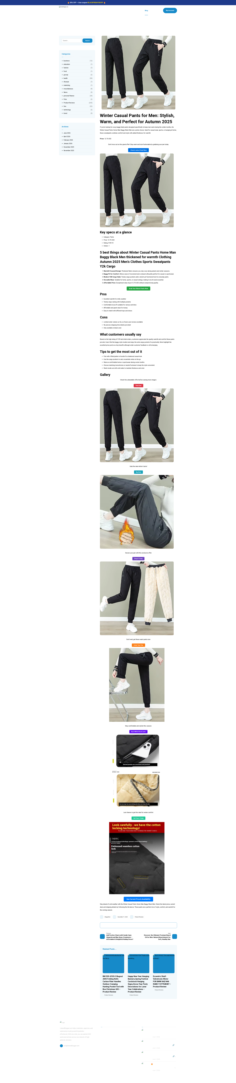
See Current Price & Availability (138, 899)
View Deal (138, 385)
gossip (66, 75)
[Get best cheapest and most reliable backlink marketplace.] (145, 1032)
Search (87, 40)
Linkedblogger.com (74, 1081)
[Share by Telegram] (163, 925)
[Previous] (169, 949)
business (67, 61)
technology (67, 110)
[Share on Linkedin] (146, 925)
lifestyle (66, 82)
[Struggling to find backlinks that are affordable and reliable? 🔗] (145, 1044)
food (65, 71)
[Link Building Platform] (70, 10)
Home (104, 1030)
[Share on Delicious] (138, 925)
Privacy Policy (106, 1039)
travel (65, 113)
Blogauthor (107, 917)
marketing (67, 85)
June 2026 (67, 133)
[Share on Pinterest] (121, 925)
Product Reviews (139, 917)
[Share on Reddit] (130, 925)
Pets (65, 99)
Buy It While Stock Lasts (138, 731)
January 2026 (68, 143)
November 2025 (69, 150)
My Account (124, 1036)
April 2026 (67, 136)
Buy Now (138, 472)
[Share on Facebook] (105, 925)
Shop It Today (138, 558)
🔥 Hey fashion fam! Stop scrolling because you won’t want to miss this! (163, 1067)
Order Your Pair (138, 645)
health (65, 78)
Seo (65, 106)
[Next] (172, 949)
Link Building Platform (127, 1030)
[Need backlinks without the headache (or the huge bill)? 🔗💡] (145, 1055)
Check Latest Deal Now (138, 150)
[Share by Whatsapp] (155, 925)
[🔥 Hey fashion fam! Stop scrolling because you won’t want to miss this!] (145, 1066)
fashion (66, 68)
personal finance (69, 96)
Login (104, 1036)
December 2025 (69, 147)
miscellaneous (68, 89)
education (67, 64)
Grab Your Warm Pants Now (138, 288)
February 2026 (68, 140)
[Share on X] (113, 925)
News (65, 92)
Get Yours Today (138, 818)
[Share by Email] (172, 925)
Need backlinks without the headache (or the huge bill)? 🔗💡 (163, 1056)
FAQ (103, 1033)
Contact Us (123, 1033)
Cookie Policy (124, 1039)
